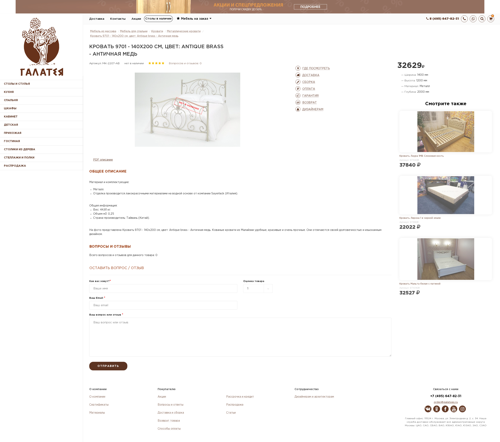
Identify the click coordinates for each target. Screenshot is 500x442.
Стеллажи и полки (19, 158)
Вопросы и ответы (170, 405)
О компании (97, 397)
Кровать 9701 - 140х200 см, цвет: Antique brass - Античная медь (134, 36)
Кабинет (11, 117)
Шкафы (10, 108)
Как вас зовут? (100, 281)
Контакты (118, 19)
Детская (11, 125)
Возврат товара (169, 421)
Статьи (231, 413)
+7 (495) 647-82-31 (445, 396)
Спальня (11, 100)
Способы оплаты (169, 429)
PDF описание (103, 160)
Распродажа (234, 405)
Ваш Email (97, 298)
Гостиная (12, 141)
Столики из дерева (19, 149)
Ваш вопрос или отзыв (106, 314)
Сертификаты (99, 405)
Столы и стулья (17, 84)
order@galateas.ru (446, 402)
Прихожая (12, 133)
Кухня (9, 92)
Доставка (96, 19)
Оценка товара (253, 281)
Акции (136, 19)
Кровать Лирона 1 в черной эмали (420, 218)
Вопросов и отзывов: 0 (185, 63)
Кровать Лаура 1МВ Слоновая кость (421, 156)
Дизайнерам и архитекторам (314, 397)
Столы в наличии (158, 18)
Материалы (97, 413)
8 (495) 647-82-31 (444, 18)
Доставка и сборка (171, 413)
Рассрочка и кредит (240, 397)
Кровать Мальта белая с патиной (419, 284)
